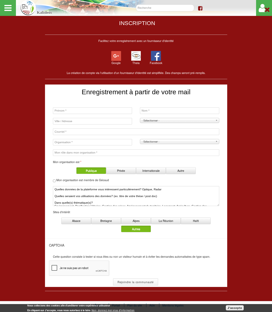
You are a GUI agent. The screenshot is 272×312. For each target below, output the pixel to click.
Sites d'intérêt (61, 212)
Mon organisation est (67, 162)
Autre (180, 171)
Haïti (196, 221)
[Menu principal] (8, 8)
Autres (136, 229)
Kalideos (44, 12)
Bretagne (106, 221)
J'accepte (235, 307)
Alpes (136, 221)
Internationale (151, 171)
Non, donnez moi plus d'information (113, 310)
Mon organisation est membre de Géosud (82, 180)
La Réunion (166, 221)
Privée (121, 171)
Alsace (76, 221)
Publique (91, 171)
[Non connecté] (264, 8)
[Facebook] (200, 8)
